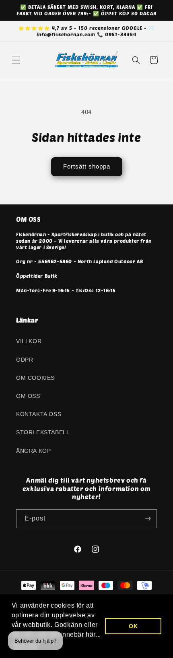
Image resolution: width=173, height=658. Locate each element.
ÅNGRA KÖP (33, 451)
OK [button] (133, 626)
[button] (16, 60)
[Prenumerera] (148, 518)
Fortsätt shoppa (86, 166)
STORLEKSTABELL (43, 432)
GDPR (24, 359)
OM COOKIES (35, 378)
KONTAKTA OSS (38, 414)
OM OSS (28, 396)
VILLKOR (28, 341)
